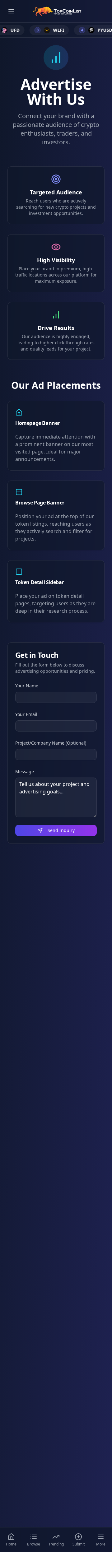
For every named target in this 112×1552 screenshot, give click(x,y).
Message (24, 771)
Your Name (26, 686)
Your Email (26, 714)
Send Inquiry (61, 830)
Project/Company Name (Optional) (50, 743)
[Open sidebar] (11, 11)
